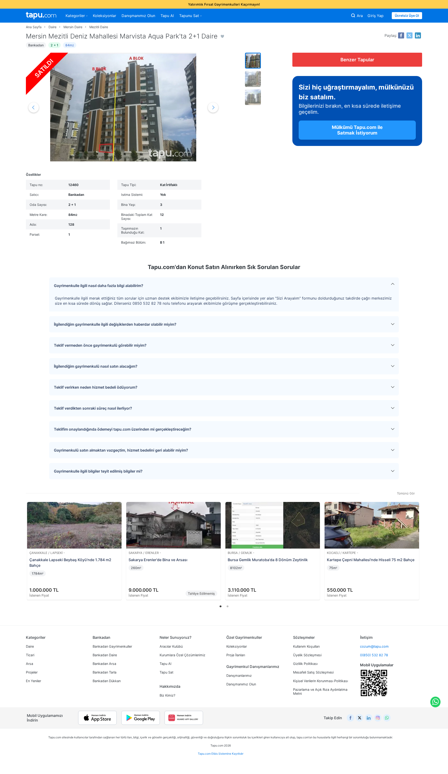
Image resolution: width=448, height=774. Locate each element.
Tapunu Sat (189, 15)
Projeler (32, 672)
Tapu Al (167, 15)
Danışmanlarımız (239, 675)
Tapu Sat (166, 672)
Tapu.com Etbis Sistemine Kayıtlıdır (220, 753)
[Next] (417, 545)
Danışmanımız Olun (138, 15)
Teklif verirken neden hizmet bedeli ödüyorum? (95, 387)
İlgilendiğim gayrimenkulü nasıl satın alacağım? (95, 366)
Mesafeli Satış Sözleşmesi (313, 672)
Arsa (29, 664)
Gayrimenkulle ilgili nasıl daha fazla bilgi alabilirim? (98, 285)
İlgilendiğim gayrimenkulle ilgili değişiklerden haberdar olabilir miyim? (115, 324)
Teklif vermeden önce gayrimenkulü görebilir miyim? (100, 345)
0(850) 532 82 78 (374, 655)
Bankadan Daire (105, 655)
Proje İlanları (235, 655)
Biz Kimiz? (167, 695)
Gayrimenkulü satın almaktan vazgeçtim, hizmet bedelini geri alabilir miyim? (121, 450)
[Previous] (31, 545)
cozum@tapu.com (374, 646)
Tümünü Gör (406, 493)
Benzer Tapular (357, 59)
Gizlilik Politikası (305, 664)
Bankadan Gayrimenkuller (112, 646)
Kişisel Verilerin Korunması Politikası (320, 681)
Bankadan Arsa (104, 664)
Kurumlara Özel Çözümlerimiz (182, 655)
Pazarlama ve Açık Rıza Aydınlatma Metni (320, 691)
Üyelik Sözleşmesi (307, 655)
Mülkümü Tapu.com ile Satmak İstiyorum (357, 130)
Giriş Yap (376, 15)
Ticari (30, 655)
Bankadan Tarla (104, 672)
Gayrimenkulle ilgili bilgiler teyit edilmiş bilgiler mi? (98, 471)
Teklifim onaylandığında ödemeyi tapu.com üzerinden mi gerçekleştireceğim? (122, 429)
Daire (30, 646)
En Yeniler (33, 681)
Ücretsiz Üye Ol (407, 15)
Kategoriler (75, 15)
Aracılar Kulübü (171, 646)
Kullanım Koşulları (306, 646)
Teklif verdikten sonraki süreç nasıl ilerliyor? (93, 408)
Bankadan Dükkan (107, 681)
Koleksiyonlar (104, 15)
